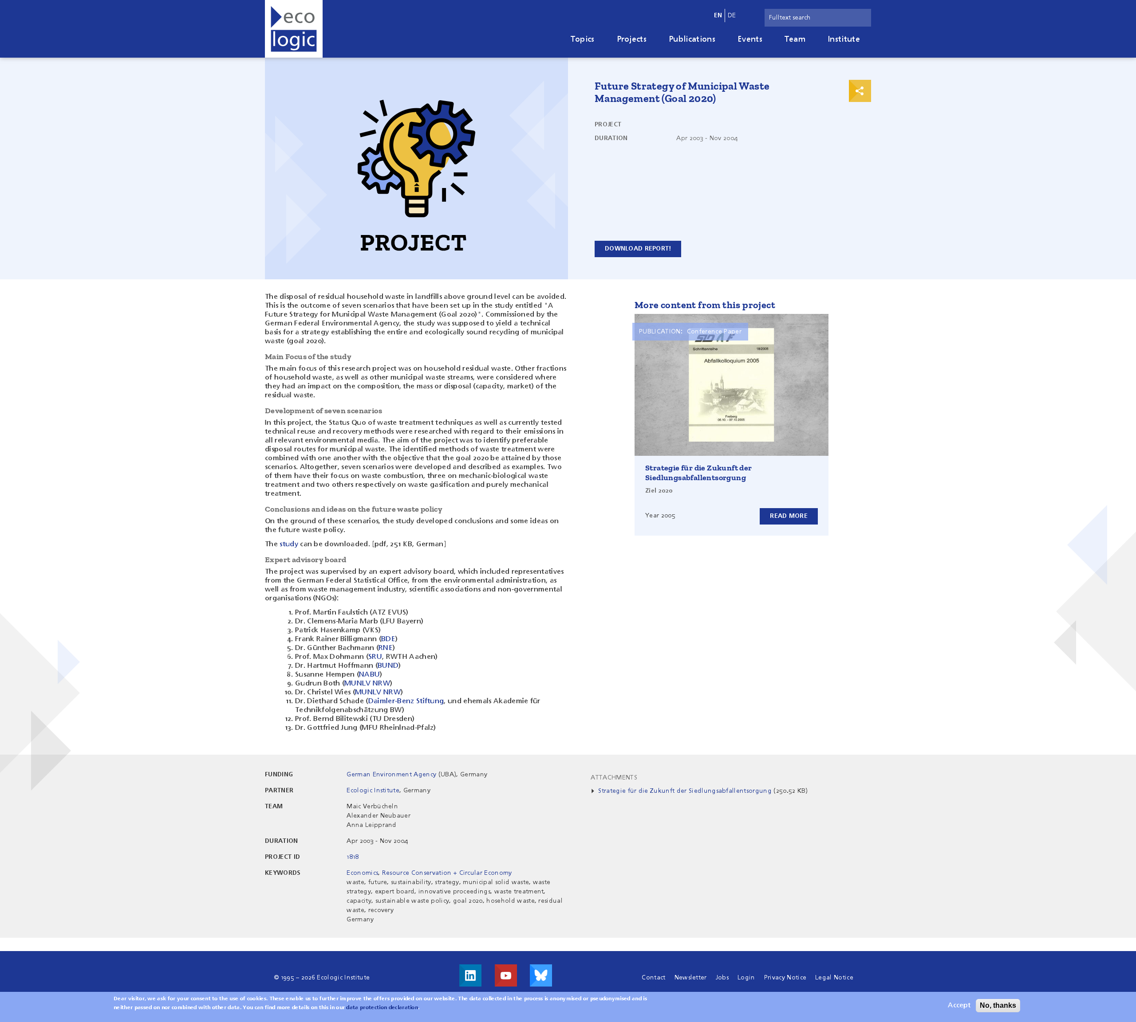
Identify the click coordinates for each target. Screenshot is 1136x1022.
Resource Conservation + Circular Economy (447, 873)
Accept (959, 1005)
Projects (632, 39)
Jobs (722, 978)
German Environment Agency (391, 774)
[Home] (294, 29)
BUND (388, 666)
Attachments (614, 778)
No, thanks (998, 1005)
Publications (692, 39)
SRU (375, 657)
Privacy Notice (785, 978)
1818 (353, 857)
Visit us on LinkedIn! (470, 975)
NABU (369, 674)
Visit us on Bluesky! (541, 975)
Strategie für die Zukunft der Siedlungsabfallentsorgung (698, 472)
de (732, 15)
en (718, 15)
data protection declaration (382, 1007)
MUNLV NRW (367, 683)
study (289, 544)
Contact (653, 978)
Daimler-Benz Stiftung (406, 701)
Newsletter (690, 978)
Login (746, 978)
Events (750, 39)
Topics (583, 39)
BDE (388, 639)
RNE (386, 648)
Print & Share (860, 91)
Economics (362, 873)
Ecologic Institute (373, 790)
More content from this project (705, 305)
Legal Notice (834, 978)
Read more (789, 516)
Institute (844, 39)
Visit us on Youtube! (506, 975)
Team (795, 39)
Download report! (638, 249)
